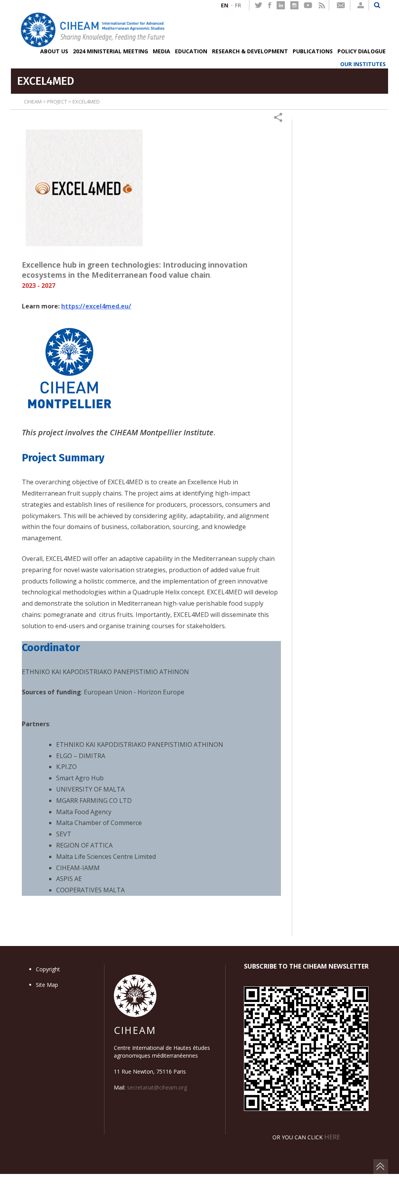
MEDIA (161, 51)
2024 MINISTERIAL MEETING (110, 51)
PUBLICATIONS (313, 51)
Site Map (47, 984)
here (332, 1136)
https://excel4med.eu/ (96, 306)
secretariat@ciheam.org (157, 1087)
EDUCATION (191, 51)
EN (224, 5)
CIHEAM (33, 101)
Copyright (48, 969)
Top (380, 1166)
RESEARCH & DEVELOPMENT (250, 51)
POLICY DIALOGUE (361, 51)
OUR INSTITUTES (363, 64)
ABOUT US (54, 51)
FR (238, 5)
